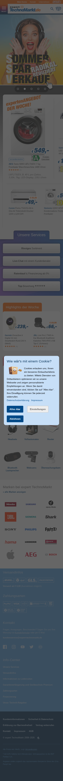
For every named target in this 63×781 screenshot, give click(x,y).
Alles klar (15, 409)
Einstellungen (38, 409)
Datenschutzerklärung (18, 400)
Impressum (37, 400)
